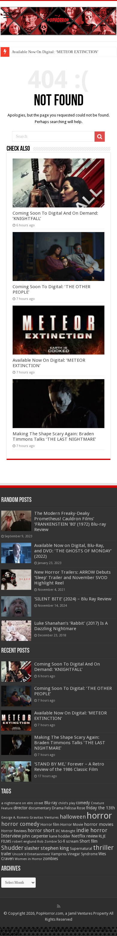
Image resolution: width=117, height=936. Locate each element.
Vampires (59, 854)
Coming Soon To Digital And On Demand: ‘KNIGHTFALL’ (67, 666)
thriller (103, 847)
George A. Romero (15, 818)
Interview (11, 836)
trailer (6, 853)
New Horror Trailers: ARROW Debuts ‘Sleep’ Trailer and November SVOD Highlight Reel (72, 577)
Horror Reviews (14, 831)
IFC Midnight (65, 831)
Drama (58, 808)
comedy (83, 802)
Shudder (12, 847)
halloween (73, 817)
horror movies (98, 824)
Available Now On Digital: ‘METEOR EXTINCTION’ (55, 52)
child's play (66, 803)
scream (72, 841)
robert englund (24, 841)
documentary (39, 808)
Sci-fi (61, 841)
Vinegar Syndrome (83, 854)
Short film (89, 841)
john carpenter (35, 836)
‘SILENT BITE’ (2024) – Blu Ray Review (72, 599)
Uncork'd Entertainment (31, 854)
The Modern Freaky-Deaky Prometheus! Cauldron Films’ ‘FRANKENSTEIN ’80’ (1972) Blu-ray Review (70, 521)
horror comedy (20, 824)
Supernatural (81, 848)
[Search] (99, 136)
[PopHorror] (58, 20)
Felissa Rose (74, 808)
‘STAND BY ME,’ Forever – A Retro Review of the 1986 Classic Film (69, 766)
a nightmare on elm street (22, 803)
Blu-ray (50, 802)
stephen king (54, 848)
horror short (41, 830)
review (92, 836)
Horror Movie (71, 824)
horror (99, 816)
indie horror (91, 830)
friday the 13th (100, 808)
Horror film (49, 825)
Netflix (78, 836)
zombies (50, 858)
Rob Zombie (47, 842)
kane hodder (59, 836)
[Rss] (58, 906)
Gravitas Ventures (44, 817)
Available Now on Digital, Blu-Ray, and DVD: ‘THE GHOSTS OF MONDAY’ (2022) (73, 551)
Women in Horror (28, 859)
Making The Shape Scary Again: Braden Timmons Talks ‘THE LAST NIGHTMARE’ (54, 436)
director (21, 807)
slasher (32, 848)
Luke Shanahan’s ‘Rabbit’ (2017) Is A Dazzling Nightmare (71, 625)
